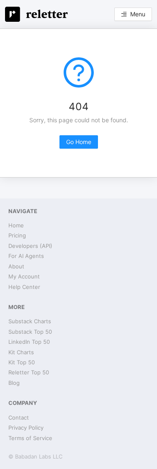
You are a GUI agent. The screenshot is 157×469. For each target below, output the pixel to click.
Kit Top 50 (21, 362)
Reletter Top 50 (28, 372)
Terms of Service (30, 438)
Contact (18, 417)
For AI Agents (26, 256)
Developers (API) (30, 245)
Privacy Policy (26, 427)
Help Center (24, 286)
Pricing (17, 235)
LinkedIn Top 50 (29, 341)
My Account (24, 276)
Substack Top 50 (30, 331)
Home (16, 225)
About (16, 266)
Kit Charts (21, 352)
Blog (14, 382)
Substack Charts (29, 321)
